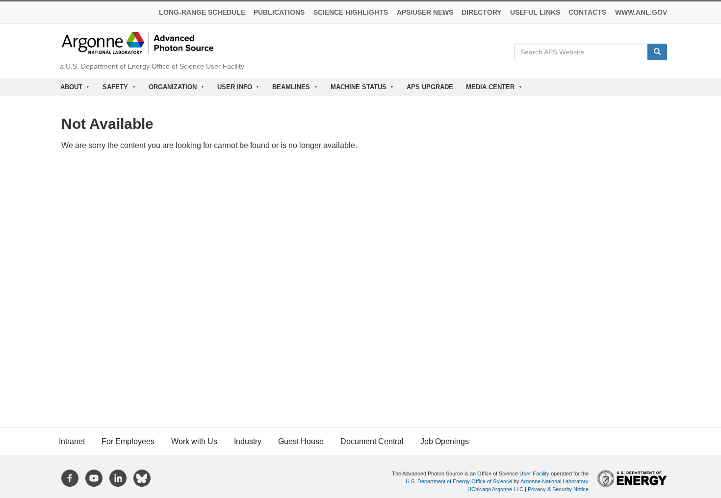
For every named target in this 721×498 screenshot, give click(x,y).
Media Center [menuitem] (487, 89)
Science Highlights (350, 12)
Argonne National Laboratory (554, 481)
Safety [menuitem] (113, 89)
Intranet (72, 441)
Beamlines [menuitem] (288, 89)
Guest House (301, 441)
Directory (481, 12)
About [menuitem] (68, 89)
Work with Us (194, 441)
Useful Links (535, 12)
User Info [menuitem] (231, 89)
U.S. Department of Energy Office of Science (459, 481)
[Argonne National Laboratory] (137, 42)
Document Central (372, 441)
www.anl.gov (641, 12)
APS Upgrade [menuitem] (430, 87)
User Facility (534, 473)
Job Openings (444, 441)
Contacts (587, 12)
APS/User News (425, 12)
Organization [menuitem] (169, 89)
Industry (247, 441)
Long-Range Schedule (202, 12)
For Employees (128, 441)
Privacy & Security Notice (558, 489)
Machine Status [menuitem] (355, 89)
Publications (279, 12)
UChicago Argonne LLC (495, 489)
